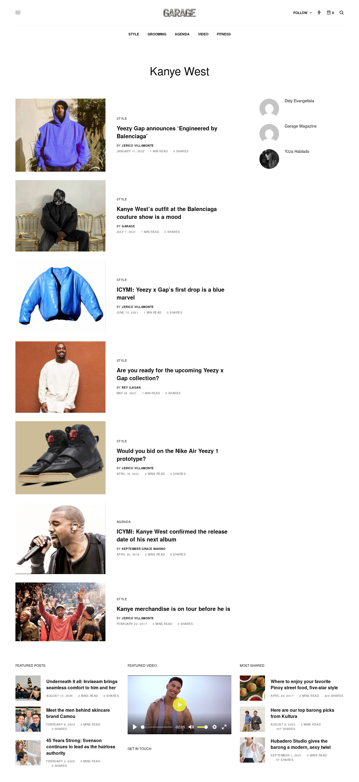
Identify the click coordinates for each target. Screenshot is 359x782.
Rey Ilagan (131, 387)
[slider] (156, 727)
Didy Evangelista (299, 101)
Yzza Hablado (297, 151)
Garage (128, 226)
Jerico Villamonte (138, 146)
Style (122, 118)
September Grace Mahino (143, 549)
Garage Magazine (301, 126)
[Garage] (179, 12)
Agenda (123, 521)
